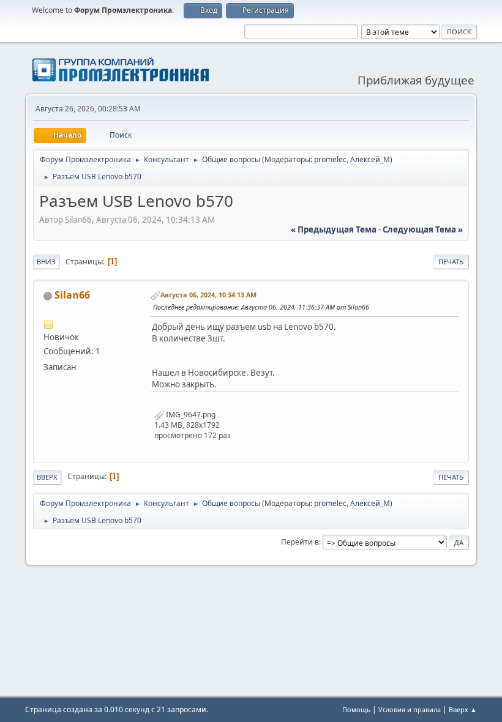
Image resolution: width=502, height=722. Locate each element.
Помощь (356, 709)
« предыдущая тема (333, 229)
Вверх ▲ (463, 709)
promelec (330, 159)
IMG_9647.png (189, 414)
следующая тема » (423, 229)
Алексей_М (370, 159)
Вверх (47, 477)
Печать (450, 261)
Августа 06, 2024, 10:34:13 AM (208, 294)
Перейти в (300, 542)
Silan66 (72, 295)
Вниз (46, 261)
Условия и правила (409, 709)
